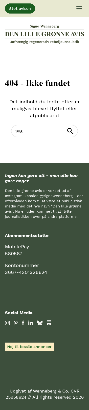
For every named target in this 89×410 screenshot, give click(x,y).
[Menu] (79, 8)
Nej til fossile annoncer (29, 346)
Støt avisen (20, 8)
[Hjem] (44, 35)
